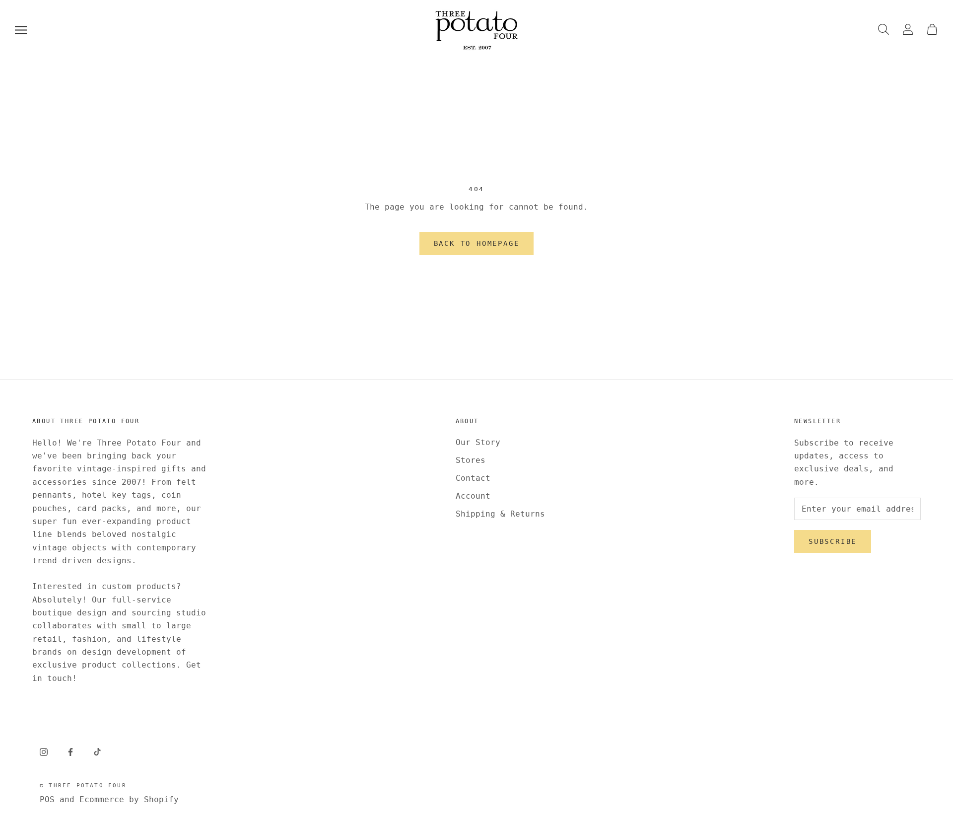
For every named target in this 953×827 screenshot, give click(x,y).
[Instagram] (44, 751)
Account (473, 496)
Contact (473, 478)
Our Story (478, 442)
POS (47, 799)
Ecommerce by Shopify (129, 799)
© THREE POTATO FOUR (83, 785)
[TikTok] (97, 751)
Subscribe (833, 541)
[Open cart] (932, 30)
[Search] (883, 30)
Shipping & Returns (500, 514)
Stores (470, 460)
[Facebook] (70, 751)
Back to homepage (477, 243)
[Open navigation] (21, 30)
